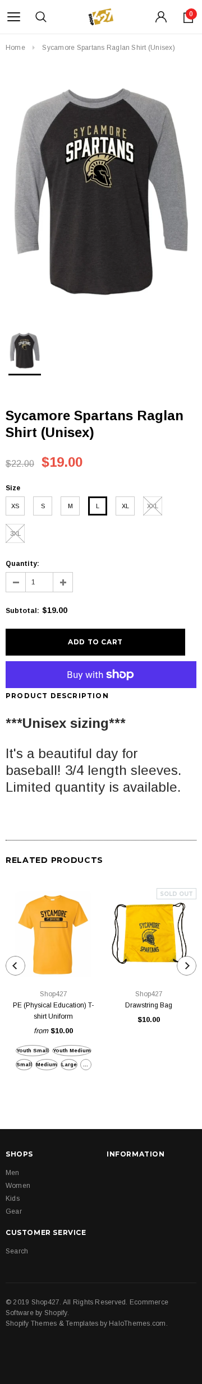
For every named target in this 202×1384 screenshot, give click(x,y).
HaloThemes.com (137, 1323)
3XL (15, 533)
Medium (46, 1064)
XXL (152, 506)
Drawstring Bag (148, 1005)
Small (24, 1064)
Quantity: (22, 564)
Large (69, 1064)
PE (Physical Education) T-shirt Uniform (53, 1010)
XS (15, 506)
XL (125, 506)
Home (15, 48)
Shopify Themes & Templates (52, 1323)
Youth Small (32, 1050)
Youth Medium (72, 1050)
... (85, 1064)
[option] (101, 191)
